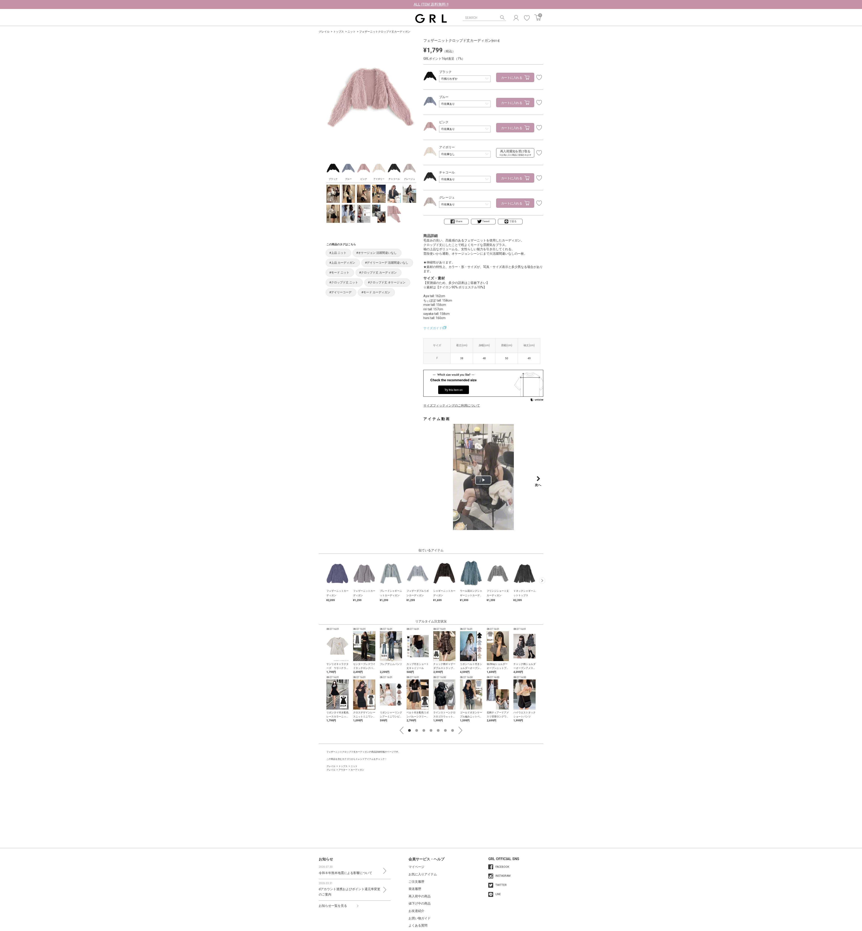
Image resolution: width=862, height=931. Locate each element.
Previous (402, 730)
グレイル (324, 31)
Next (460, 730)
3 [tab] (423, 730)
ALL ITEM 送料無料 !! (431, 4)
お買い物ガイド (420, 918)
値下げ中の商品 (420, 903)
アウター (343, 770)
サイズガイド (432, 328)
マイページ (416, 867)
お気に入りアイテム (423, 874)
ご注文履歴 (416, 881)
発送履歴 (415, 889)
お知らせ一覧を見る (333, 905)
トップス (338, 31)
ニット (351, 31)
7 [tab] (452, 730)
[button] (542, 580)
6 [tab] (445, 730)
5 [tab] (438, 730)
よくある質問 (418, 925)
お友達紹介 (416, 911)
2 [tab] (416, 730)
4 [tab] (431, 730)
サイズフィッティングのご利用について (451, 405)
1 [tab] (409, 730)
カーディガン (357, 770)
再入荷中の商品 (420, 896)
